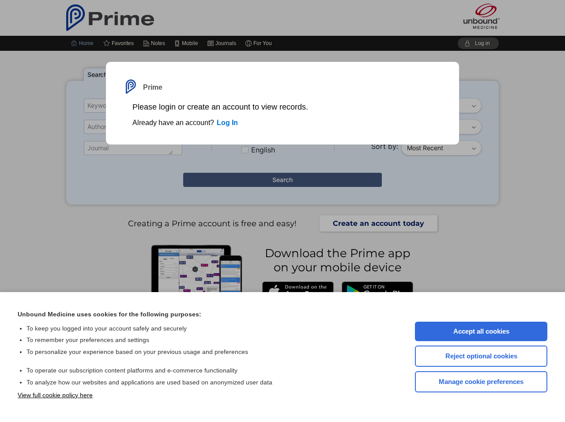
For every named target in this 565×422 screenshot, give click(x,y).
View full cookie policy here (55, 395)
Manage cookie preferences (481, 381)
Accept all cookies (481, 331)
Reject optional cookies (481, 356)
